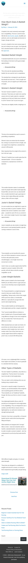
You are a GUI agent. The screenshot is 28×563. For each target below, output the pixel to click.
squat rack (6, 50)
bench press (11, 36)
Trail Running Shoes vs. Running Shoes (12, 530)
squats (16, 36)
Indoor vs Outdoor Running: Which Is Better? (13, 522)
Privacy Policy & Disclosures (14, 549)
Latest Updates (18, 551)
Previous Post (14, 492)
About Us (10, 547)
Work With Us (9, 551)
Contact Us (17, 547)
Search (3, 536)
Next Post (14, 496)
